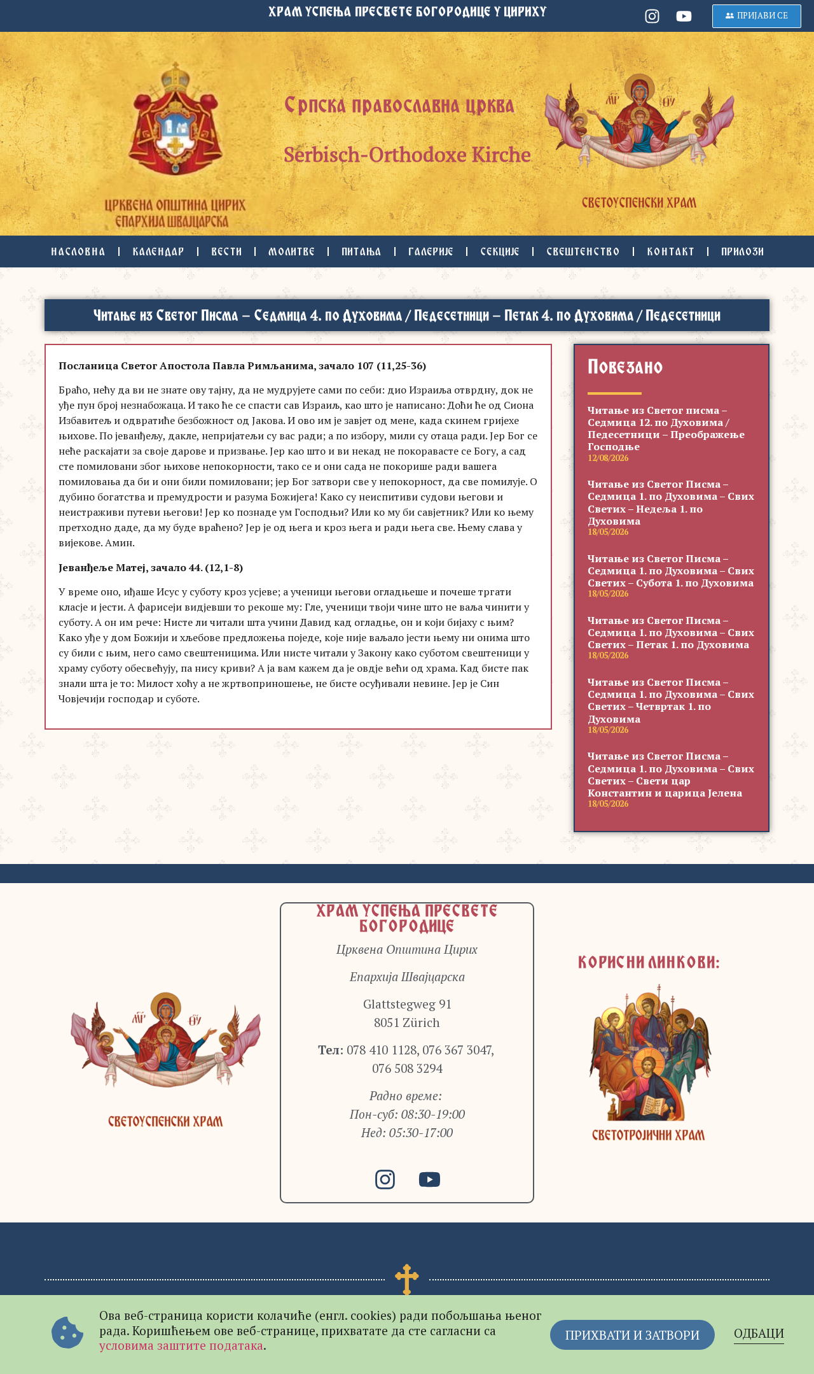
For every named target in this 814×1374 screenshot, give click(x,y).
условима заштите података (181, 1345)
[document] (407, 687)
